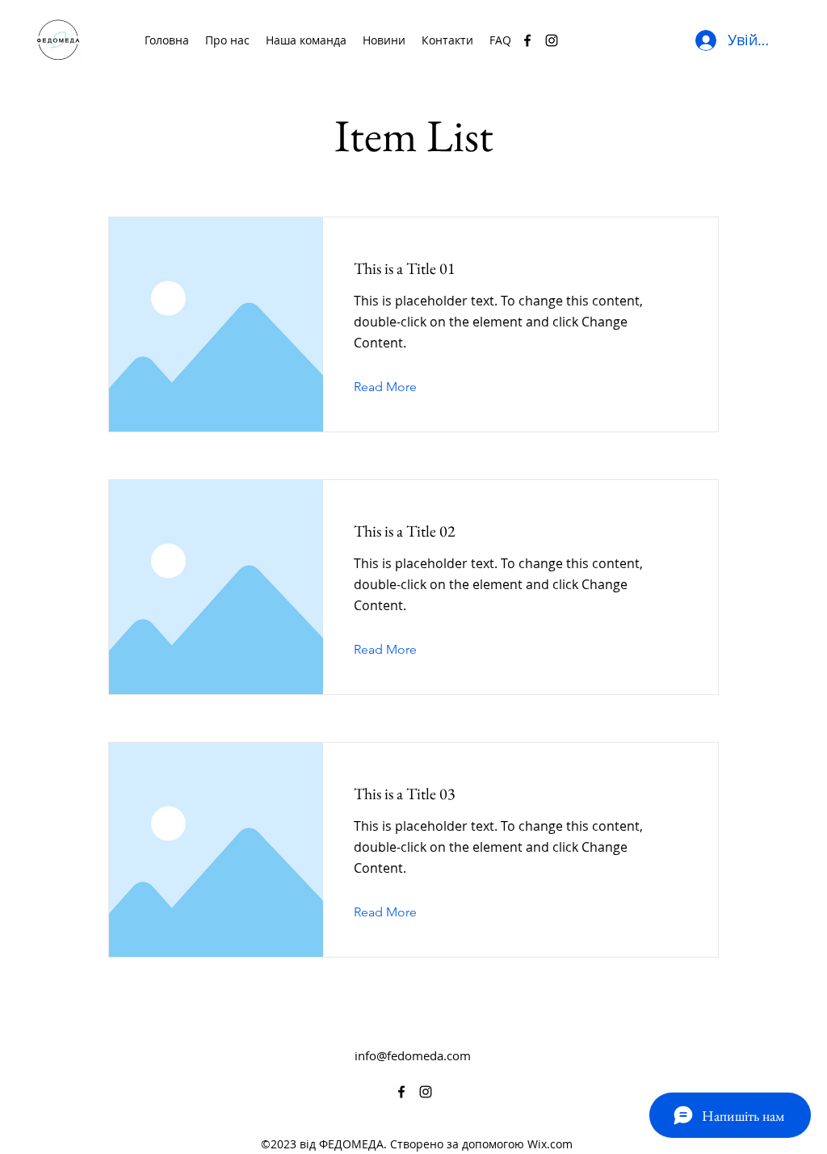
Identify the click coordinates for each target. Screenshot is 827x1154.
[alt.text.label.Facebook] (527, 40)
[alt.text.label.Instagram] (552, 40)
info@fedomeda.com (413, 1055)
